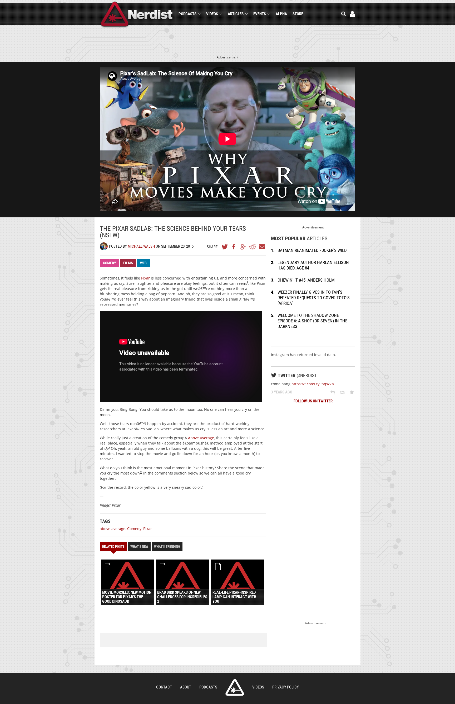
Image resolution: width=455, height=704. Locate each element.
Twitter (224, 246)
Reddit (252, 246)
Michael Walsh (141, 246)
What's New (139, 546)
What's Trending (167, 546)
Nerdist (137, 14)
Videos (212, 14)
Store (298, 14)
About (185, 687)
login (352, 14)
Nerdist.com (234, 687)
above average (112, 528)
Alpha (281, 14)
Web (143, 263)
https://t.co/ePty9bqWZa (312, 383)
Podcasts (187, 14)
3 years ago (281, 392)
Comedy (109, 263)
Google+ (243, 246)
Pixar (145, 278)
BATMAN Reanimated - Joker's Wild (312, 250)
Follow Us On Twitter (313, 401)
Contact (164, 687)
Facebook (234, 246)
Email (261, 246)
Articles (236, 14)
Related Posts (113, 546)
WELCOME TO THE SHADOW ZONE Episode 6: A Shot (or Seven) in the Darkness (312, 321)
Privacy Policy (285, 687)
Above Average (201, 437)
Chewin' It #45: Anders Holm (306, 280)
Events (259, 14)
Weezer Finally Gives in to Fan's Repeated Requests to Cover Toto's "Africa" (314, 297)
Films (128, 263)
